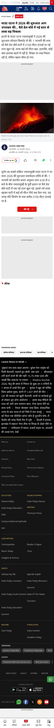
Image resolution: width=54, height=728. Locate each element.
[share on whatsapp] (50, 679)
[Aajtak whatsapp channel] (18, 701)
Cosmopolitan (8, 544)
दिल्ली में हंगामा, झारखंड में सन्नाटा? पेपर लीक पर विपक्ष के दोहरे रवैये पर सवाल (26, 424)
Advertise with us (8, 450)
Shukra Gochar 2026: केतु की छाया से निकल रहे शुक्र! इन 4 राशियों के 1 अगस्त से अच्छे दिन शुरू (26, 384)
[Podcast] (33, 8)
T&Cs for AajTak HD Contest (12, 485)
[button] (49, 723)
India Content (33, 630)
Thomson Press (34, 513)
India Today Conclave (11, 580)
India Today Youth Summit (13, 594)
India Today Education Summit (11, 611)
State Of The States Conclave (36, 597)
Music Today (7, 551)
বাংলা (37, 3)
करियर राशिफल (9, 352)
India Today (45, 3)
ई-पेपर (32, 3)
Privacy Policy (6, 467)
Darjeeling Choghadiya (34, 650)
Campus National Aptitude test (13, 524)
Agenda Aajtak (34, 574)
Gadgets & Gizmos (10, 557)
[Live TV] (45, 9)
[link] (52, 2)
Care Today (6, 630)
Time (29, 551)
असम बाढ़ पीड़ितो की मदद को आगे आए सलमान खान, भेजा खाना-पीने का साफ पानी (26, 404)
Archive (44, 673)
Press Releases (33, 476)
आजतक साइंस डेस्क (17, 146)
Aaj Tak (25, 3)
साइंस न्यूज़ (19, 16)
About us (4, 442)
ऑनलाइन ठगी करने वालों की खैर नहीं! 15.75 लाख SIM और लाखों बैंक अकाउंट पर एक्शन (26, 376)
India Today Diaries (36, 501)
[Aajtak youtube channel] (46, 702)
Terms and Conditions (35, 467)
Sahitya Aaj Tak (8, 574)
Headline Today (34, 637)
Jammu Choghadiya (11, 650)
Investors (4, 459)
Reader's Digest (34, 544)
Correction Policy (7, 476)
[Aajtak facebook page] (25, 702)
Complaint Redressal (35, 450)
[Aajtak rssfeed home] (39, 702)
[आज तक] (5, 8)
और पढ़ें (26, 209)
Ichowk (34, 673)
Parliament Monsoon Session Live (16, 662)
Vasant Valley (7, 501)
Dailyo (23, 673)
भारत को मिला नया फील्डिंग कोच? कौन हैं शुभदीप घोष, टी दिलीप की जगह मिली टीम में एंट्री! (26, 416)
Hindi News (6, 16)
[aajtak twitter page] (32, 702)
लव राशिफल (41, 352)
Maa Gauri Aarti (42, 662)
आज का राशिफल (26, 352)
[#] (43, 161)
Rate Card (31, 459)
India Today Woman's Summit (37, 584)
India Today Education (11, 508)
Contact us (31, 442)
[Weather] (26, 9)
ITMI (3, 514)
